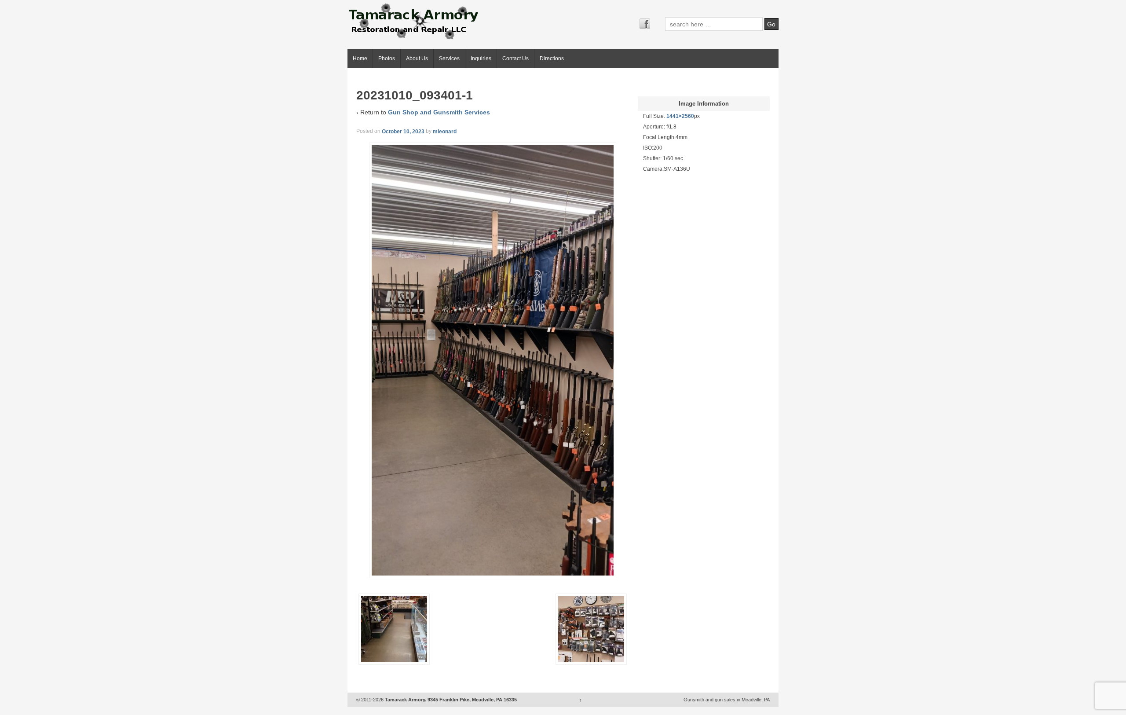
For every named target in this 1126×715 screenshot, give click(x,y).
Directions (552, 58)
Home (360, 58)
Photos (386, 58)
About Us (417, 58)
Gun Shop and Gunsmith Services (439, 112)
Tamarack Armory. (406, 699)
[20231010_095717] (591, 629)
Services (449, 58)
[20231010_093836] (394, 629)
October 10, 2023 (403, 131)
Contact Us (515, 58)
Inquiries (481, 58)
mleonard (445, 131)
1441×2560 (680, 116)
